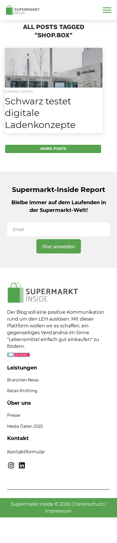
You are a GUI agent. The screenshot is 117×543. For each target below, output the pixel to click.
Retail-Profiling (22, 390)
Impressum (58, 511)
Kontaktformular (26, 452)
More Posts (53, 148)
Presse (13, 415)
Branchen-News (23, 380)
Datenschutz (89, 504)
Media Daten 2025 (25, 426)
